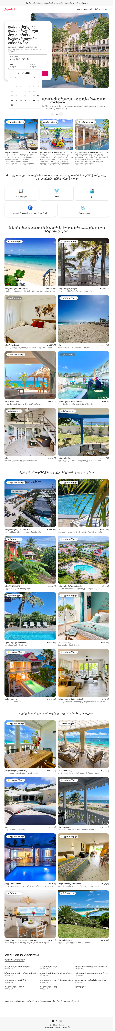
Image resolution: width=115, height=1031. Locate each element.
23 (38, 96)
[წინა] (52, 114)
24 (12, 100)
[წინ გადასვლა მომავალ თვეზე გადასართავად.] (38, 73)
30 (38, 100)
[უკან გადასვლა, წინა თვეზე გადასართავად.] (12, 73)
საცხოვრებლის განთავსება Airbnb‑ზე (91, 9)
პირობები (66, 1027)
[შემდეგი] (61, 114)
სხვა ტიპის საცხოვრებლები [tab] (14, 960)
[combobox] (28, 59)
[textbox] (18, 66)
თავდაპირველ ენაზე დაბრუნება (75, 3)
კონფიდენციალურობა (52, 1027)
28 (29, 100)
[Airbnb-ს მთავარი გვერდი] (10, 9)
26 (21, 100)
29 (34, 100)
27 (25, 100)
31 (12, 105)
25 (16, 100)
